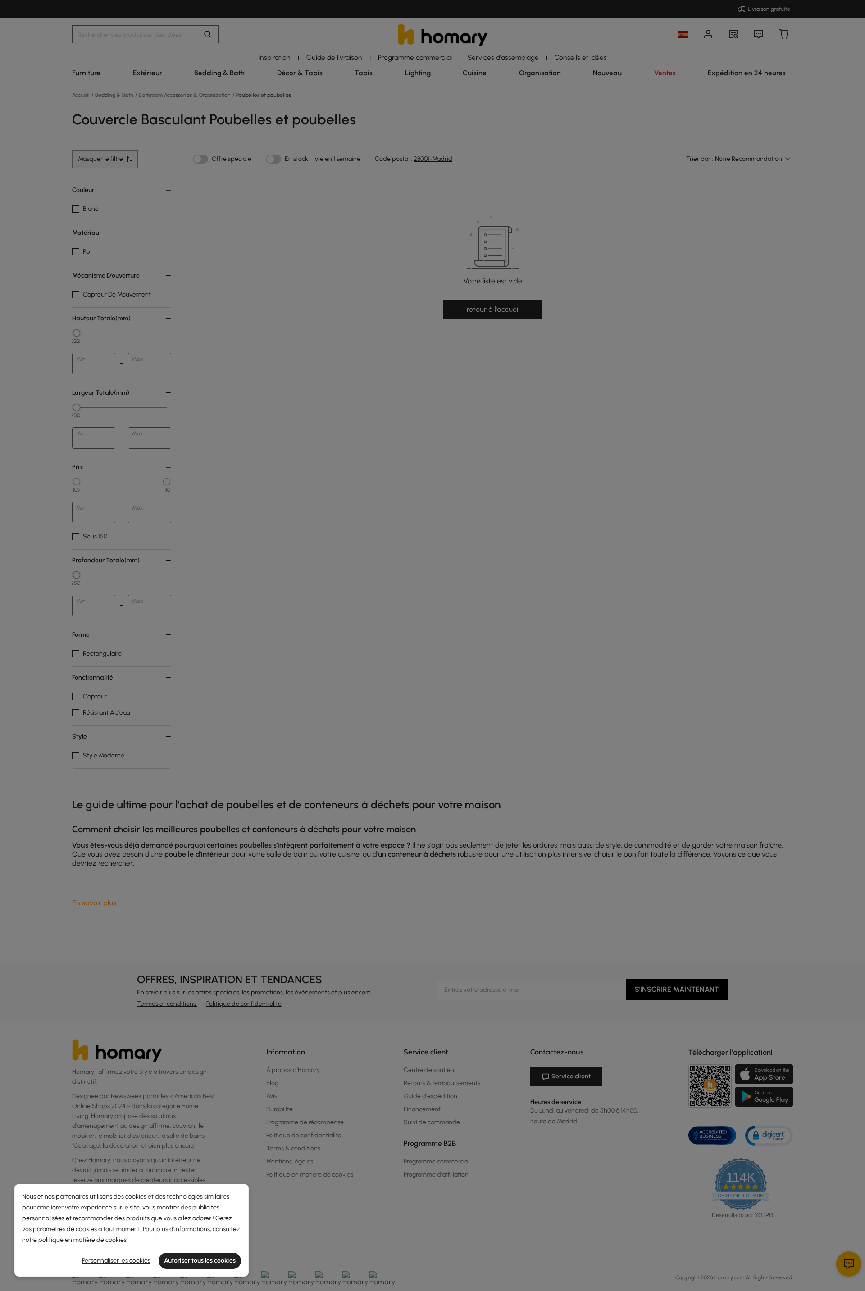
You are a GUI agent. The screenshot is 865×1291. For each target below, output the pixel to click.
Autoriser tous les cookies (200, 1260)
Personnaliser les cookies (116, 1260)
